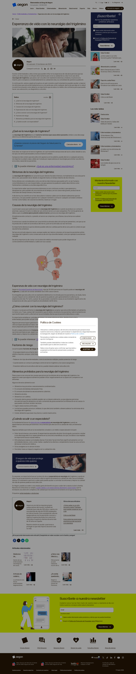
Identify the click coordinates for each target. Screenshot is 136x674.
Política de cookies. (77, 334)
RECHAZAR (86, 344)
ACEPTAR (86, 349)
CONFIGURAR (86, 338)
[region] (68, 337)
